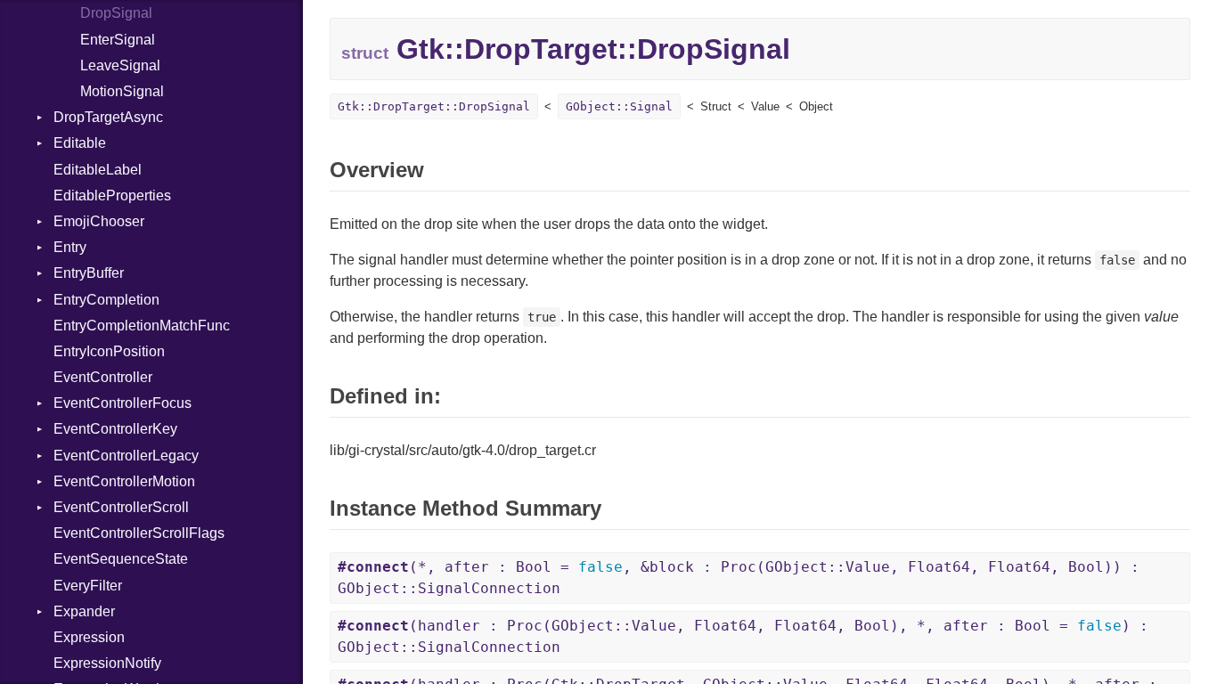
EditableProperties (112, 195)
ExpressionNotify (107, 663)
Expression (89, 637)
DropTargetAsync (108, 117)
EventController (102, 377)
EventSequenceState (120, 558)
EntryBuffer (88, 273)
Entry (69, 247)
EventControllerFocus (122, 403)
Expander (84, 611)
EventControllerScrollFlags (139, 533)
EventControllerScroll (121, 507)
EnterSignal (117, 39)
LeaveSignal (120, 65)
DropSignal (116, 12)
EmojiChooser (98, 221)
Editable (79, 143)
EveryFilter (87, 585)
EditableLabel (97, 169)
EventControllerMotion (124, 481)
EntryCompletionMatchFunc (141, 325)
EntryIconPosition (109, 351)
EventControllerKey (115, 428)
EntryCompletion (106, 299)
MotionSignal (122, 91)
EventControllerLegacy (126, 455)
